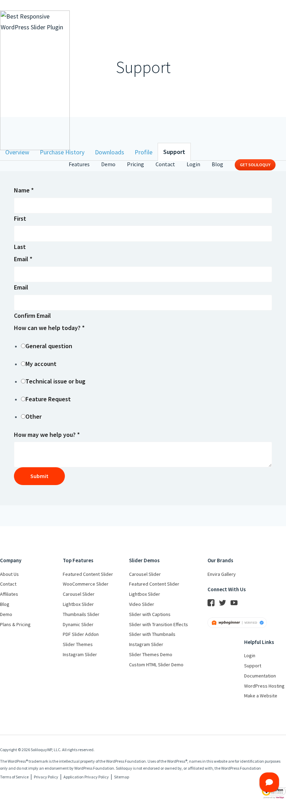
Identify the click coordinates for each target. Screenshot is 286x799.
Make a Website (260, 695)
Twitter (222, 602)
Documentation (260, 676)
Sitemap (121, 776)
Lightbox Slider (78, 604)
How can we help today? (49, 328)
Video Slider (141, 604)
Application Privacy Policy (86, 776)
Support (252, 665)
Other (33, 416)
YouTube (234, 602)
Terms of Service (14, 776)
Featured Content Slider (88, 574)
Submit (39, 475)
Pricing (135, 164)
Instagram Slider (80, 654)
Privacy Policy (46, 776)
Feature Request (48, 399)
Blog (217, 164)
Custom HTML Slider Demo (156, 664)
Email (23, 259)
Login (193, 164)
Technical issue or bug (55, 381)
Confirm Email (32, 315)
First (20, 218)
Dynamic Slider (78, 624)
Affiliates (9, 594)
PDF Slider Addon (81, 634)
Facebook (211, 602)
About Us (9, 574)
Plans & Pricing (15, 624)
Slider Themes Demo (150, 654)
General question (48, 346)
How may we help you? (47, 435)
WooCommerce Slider (85, 584)
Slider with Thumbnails (152, 634)
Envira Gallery (222, 574)
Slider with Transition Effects (158, 624)
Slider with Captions (150, 614)
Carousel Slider (79, 594)
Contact (165, 164)
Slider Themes (78, 644)
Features (79, 164)
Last (20, 247)
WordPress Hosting (264, 686)
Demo (108, 164)
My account (41, 364)
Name (24, 190)
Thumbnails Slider (81, 614)
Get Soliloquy (255, 164)
